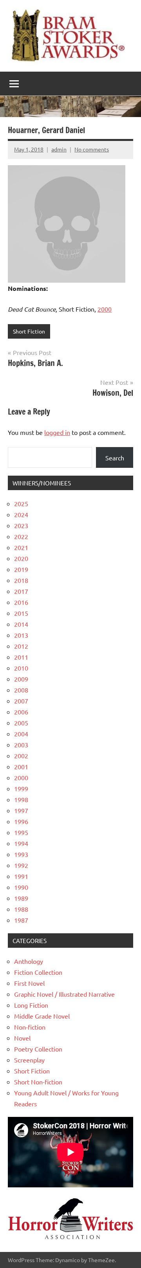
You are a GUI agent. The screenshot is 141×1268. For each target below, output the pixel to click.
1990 (21, 887)
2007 (21, 701)
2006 (21, 712)
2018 (21, 580)
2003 (21, 745)
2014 (21, 624)
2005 (21, 723)
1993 (21, 854)
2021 (21, 547)
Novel (22, 1038)
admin (59, 149)
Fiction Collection (38, 972)
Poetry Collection (38, 1049)
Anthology (28, 961)
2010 (21, 668)
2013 (21, 635)
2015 (21, 613)
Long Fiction (31, 1005)
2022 (21, 536)
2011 (21, 657)
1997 (21, 810)
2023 (21, 525)
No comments (91, 149)
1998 (21, 799)
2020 (21, 558)
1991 (21, 876)
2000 (105, 309)
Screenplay (29, 1060)
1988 (21, 909)
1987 (21, 920)
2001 (21, 766)
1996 (21, 821)
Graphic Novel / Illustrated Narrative (64, 994)
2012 (21, 646)
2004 (21, 734)
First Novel (29, 983)
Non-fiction (29, 1027)
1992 (21, 865)
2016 (21, 602)
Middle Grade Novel (42, 1016)
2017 (21, 591)
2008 (21, 690)
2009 (21, 679)
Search (114, 458)
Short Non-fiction (38, 1082)
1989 (21, 898)
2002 (21, 755)
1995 (21, 832)
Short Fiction (29, 331)
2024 (21, 514)
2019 (21, 569)
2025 (21, 503)
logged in (57, 432)
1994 (21, 843)
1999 (21, 788)
